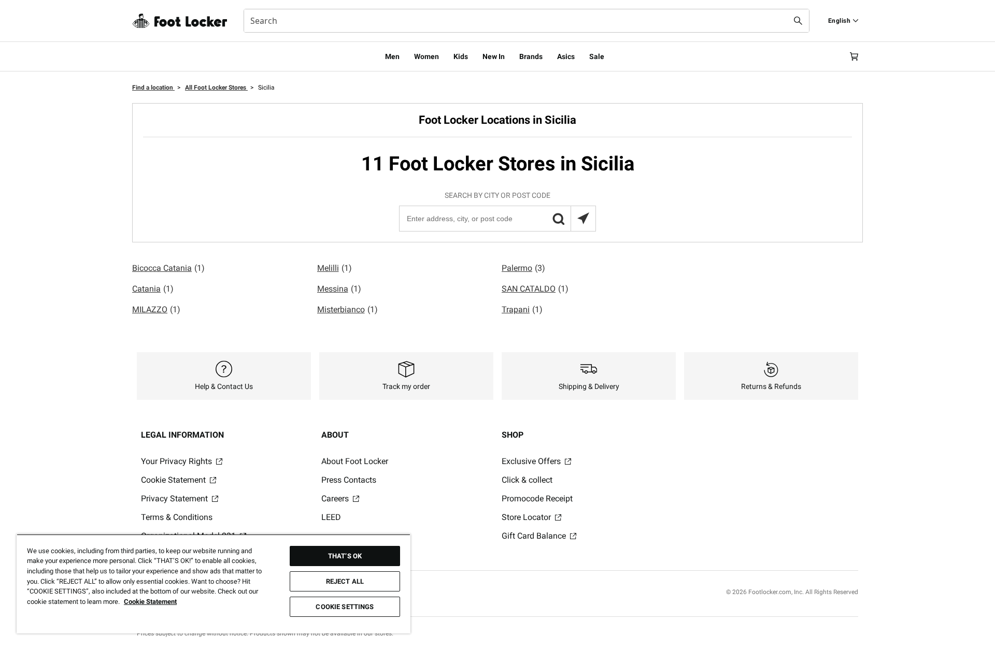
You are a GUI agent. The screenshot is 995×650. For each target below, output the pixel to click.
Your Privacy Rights (177, 461)
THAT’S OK (345, 556)
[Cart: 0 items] (854, 56)
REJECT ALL (345, 581)
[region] (213, 583)
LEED (331, 517)
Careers (336, 498)
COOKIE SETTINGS (345, 607)
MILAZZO (156, 309)
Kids (460, 56)
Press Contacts (348, 480)
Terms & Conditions (176, 517)
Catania (153, 289)
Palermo (523, 268)
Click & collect (527, 480)
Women (426, 56)
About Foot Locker (354, 461)
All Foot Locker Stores (216, 87)
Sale (596, 56)
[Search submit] (798, 20)
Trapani (522, 309)
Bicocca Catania (168, 268)
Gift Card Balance (535, 536)
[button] (558, 218)
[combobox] (526, 20)
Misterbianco (347, 309)
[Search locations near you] (583, 218)
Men (392, 56)
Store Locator (527, 517)
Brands (531, 56)
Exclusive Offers (532, 461)
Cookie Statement (174, 480)
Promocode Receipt (537, 498)
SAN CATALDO (535, 289)
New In (493, 56)
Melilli (334, 268)
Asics (566, 56)
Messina (339, 289)
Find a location (153, 87)
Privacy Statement (175, 498)
